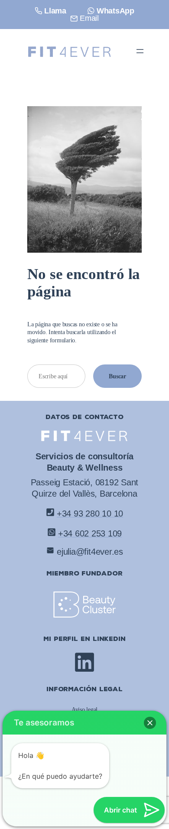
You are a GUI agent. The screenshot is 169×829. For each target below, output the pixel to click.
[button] (150, 723)
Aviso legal (85, 709)
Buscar (117, 376)
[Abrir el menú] (140, 51)
